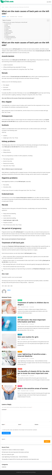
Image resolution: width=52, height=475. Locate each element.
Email (19, 424)
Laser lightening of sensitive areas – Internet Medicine (32, 355)
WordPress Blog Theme (26, 472)
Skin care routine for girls (28, 337)
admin (8, 16)
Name (3, 424)
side (11, 285)
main (6, 285)
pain (8, 285)
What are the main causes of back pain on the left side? (15, 22)
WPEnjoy (34, 472)
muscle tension (8, 23)
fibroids (6, 34)
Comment (4, 409)
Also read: (9, 38)
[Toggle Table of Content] (47, 20)
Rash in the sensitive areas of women (33, 388)
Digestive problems (9, 32)
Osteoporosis (7, 28)
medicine (6, 7)
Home (3, 7)
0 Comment (20, 16)
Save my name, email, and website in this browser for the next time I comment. (20, 429)
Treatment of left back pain (11, 37)
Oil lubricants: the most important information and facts (32, 321)
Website (36, 424)
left (2, 285)
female (6, 25)
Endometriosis (8, 33)
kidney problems (8, 30)
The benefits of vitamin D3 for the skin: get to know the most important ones (33, 372)
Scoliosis (7, 29)
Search (3, 439)
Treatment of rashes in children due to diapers (33, 303)
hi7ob (20, 472)
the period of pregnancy (10, 36)
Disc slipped (7, 26)
